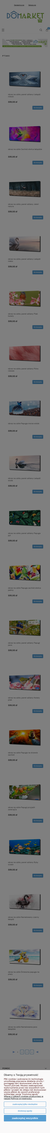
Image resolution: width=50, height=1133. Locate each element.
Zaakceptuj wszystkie (25, 1118)
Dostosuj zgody (25, 1111)
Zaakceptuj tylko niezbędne (25, 1104)
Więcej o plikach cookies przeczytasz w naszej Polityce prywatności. (23, 1097)
